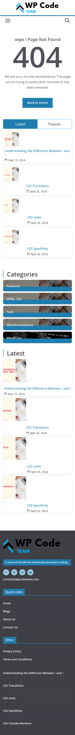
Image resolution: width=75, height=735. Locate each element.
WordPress (14, 337)
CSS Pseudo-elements (17, 723)
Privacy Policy (12, 651)
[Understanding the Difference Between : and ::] (37, 370)
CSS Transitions (37, 186)
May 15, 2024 (16, 160)
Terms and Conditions (17, 659)
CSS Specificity (37, 249)
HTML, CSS (14, 298)
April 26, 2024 (38, 191)
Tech (10, 311)
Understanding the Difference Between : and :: (37, 152)
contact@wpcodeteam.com (21, 579)
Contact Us (10, 627)
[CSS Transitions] (37, 409)
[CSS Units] (37, 448)
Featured (13, 285)
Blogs (6, 611)
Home (7, 603)
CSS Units (34, 217)
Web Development (20, 324)
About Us (9, 619)
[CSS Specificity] (37, 487)
